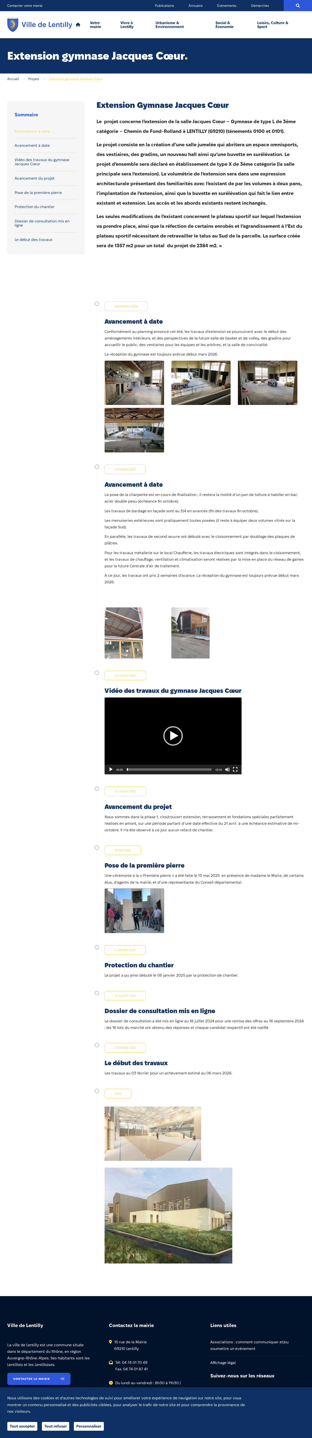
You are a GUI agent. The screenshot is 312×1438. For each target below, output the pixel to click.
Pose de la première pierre (38, 193)
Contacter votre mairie (24, 5)
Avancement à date (32, 131)
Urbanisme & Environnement (170, 25)
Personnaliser (88, 1426)
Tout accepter (22, 1426)
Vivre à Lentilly (127, 25)
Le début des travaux (33, 240)
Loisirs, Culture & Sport (272, 25)
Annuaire (196, 5)
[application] (173, 735)
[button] (173, 736)
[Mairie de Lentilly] (39, 24)
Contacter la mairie (31, 1378)
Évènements (226, 5)
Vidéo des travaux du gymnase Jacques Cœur (42, 162)
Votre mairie (95, 25)
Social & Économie (224, 25)
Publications (164, 5)
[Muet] (227, 769)
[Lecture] (110, 769)
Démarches (260, 5)
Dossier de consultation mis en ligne (42, 223)
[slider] (169, 769)
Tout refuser (55, 1426)
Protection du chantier (35, 207)
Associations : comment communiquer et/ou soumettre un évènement (249, 1345)
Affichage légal (223, 1363)
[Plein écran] (235, 769)
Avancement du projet (35, 178)
